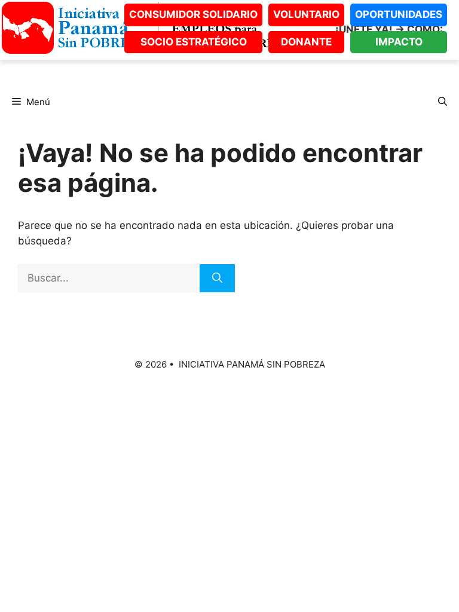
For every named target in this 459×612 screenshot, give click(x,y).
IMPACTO (399, 42)
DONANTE (306, 42)
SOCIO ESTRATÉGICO (193, 42)
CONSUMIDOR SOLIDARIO (193, 14)
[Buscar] (217, 278)
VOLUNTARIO (306, 14)
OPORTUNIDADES (398, 14)
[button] (442, 102)
